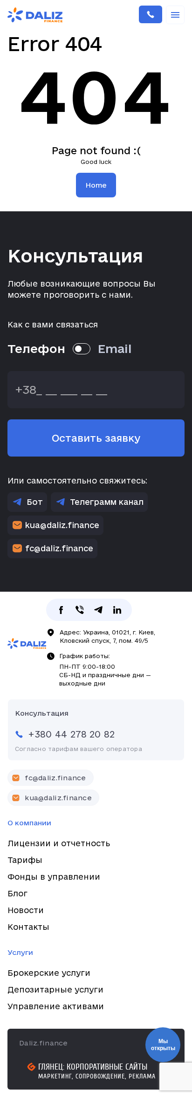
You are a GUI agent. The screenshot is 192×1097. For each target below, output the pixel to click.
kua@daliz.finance (62, 525)
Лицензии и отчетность (58, 843)
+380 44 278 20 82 (150, 15)
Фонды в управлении (53, 876)
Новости (25, 910)
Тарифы (24, 859)
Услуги (20, 952)
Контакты (28, 926)
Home (96, 185)
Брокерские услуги (48, 972)
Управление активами (55, 1006)
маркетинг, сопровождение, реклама (97, 1076)
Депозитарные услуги (55, 989)
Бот (35, 501)
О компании (29, 823)
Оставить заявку (96, 438)
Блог (17, 893)
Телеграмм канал (107, 501)
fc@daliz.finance (59, 548)
